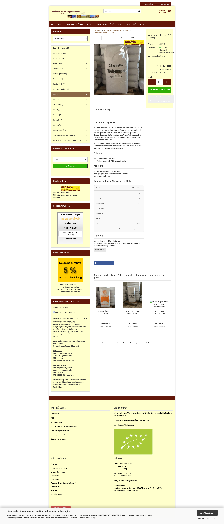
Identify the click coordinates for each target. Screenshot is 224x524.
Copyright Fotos (56, 494)
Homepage (134, 343)
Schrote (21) (57, 115)
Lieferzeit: (152, 48)
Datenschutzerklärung (86, 518)
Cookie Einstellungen (58, 439)
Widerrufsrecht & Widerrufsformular (64, 426)
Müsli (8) (56, 99)
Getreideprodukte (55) (61, 74)
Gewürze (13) (58, 79)
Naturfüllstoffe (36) (127, 24)
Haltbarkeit (55, 476)
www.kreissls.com (76, 380)
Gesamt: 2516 (70, 239)
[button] (104, 263)
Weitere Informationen (207, 519)
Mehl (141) (57, 94)
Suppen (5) (57, 125)
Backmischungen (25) (61, 48)
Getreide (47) (58, 69)
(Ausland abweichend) (166, 52)
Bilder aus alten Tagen (59, 468)
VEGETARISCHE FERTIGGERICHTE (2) (67, 141)
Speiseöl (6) (57, 120)
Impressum (55, 414)
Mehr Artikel (57, 197)
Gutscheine (55, 479)
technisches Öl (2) (60, 130)
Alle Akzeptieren (207, 513)
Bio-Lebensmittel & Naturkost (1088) (67, 24)
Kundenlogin (148, 4)
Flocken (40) (57, 63)
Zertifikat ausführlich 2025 (124, 425)
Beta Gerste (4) (58, 58)
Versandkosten (56, 422)
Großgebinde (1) (59, 84)
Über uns (54, 464)
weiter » (114, 38)
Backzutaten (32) (59, 53)
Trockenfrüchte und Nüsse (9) (64, 135)
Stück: (150, 77)
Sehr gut (70, 223)
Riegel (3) (56, 110)
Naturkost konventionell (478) (100, 24)
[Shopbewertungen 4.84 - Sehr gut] (70, 219)
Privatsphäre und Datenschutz (62, 435)
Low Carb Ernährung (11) (62, 89)
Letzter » (123, 38)
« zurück (106, 38)
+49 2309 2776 (125, 473)
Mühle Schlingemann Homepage (65, 195)
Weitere (143, 24)
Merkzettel (164, 4)
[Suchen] (138, 11)
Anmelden (70, 166)
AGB (52, 418)
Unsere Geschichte (58, 472)
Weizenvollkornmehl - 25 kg (105, 312)
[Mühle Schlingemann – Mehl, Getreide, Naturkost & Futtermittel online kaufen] (75, 13)
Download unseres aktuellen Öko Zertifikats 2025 (132, 420)
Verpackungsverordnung (60, 431)
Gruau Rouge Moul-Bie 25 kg (159, 312)
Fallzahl (54, 491)
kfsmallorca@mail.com (71, 382)
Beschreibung (103, 109)
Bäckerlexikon (56, 487)
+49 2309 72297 (126, 476)
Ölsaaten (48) (58, 105)
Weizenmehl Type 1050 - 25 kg (132, 312)
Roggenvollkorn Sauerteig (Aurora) (63, 483)
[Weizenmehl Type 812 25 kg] (119, 69)
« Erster (97, 38)
